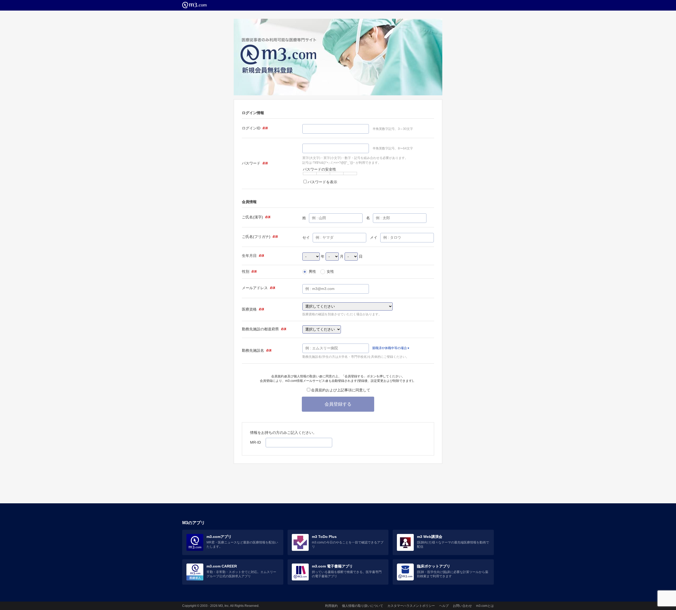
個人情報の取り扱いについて (362, 606)
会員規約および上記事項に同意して (340, 390)
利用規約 (331, 606)
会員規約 (277, 376)
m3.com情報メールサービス (305, 381)
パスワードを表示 (322, 182)
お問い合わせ (462, 606)
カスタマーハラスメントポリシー (411, 606)
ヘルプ (444, 606)
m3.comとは (485, 606)
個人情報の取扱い (306, 376)
